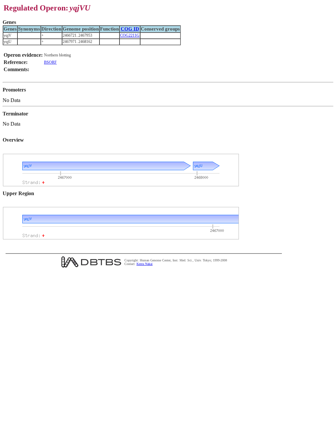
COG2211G (129, 35)
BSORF (50, 62)
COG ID (130, 28)
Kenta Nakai (144, 264)
